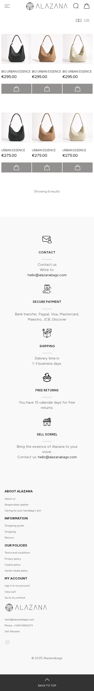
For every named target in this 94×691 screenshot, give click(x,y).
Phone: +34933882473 (19, 625)
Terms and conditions (17, 552)
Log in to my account (17, 585)
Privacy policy (13, 558)
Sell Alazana (12, 631)
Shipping (10, 531)
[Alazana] (47, 6)
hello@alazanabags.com (47, 275)
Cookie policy (13, 564)
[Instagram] (7, 643)
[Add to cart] (16, 89)
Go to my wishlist (15, 597)
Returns (9, 537)
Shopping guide (14, 525)
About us (10, 498)
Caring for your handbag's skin (23, 510)
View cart (10, 591)
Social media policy (16, 570)
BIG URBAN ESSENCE (16, 71)
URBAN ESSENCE (13, 150)
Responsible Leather (17, 504)
